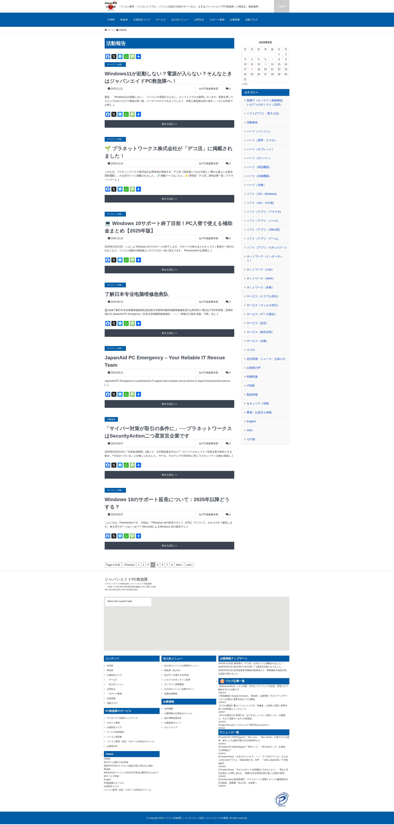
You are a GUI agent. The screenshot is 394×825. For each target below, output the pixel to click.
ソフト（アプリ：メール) (262, 220)
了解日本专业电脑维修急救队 (137, 294)
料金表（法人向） (173, 670)
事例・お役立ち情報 (259, 412)
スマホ (251, 349)
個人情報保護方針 (173, 718)
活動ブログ (251, 19)
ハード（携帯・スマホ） (262, 140)
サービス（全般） (258, 341)
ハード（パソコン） (259, 131)
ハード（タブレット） (260, 149)
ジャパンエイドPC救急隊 (126, 579)
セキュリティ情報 (258, 403)
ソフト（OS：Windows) (262, 193)
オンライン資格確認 (174, 684)
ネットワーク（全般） (260, 287)
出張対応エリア (142, 19)
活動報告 (252, 122)
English (281, 6)
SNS (249, 430)
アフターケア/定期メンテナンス (122, 718)
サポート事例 (217, 19)
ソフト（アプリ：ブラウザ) (264, 211)
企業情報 (235, 19)
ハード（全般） (256, 184)
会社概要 (168, 708)
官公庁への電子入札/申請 (116, 762)
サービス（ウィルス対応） (263, 305)
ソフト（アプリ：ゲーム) (262, 238)
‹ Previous (129, 565)
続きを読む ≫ (169, 124)
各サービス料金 (111, 776)
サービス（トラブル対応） (263, 296)
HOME (111, 19)
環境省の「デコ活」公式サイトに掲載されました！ (258, 663)
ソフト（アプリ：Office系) (263, 229)
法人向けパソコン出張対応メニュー (181, 665)
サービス (161, 19)
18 (252, 69)
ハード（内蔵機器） (259, 176)
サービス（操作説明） (260, 332)
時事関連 (252, 376)
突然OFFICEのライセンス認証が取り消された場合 (128, 765)
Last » (189, 565)
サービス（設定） (258, 323)
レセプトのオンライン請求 (177, 679)
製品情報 (252, 394)
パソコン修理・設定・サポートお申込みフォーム (130, 741)
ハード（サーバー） (259, 158)
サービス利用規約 (115, 732)
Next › (179, 565)
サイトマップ (170, 727)
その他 (251, 439)
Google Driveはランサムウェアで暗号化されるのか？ (244, 725)
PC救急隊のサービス (114, 783)
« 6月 (244, 84)
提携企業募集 (170, 693)
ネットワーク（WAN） (261, 278)
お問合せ (199, 19)
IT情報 (251, 385)
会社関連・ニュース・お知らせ (266, 358)
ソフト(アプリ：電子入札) (263, 113)
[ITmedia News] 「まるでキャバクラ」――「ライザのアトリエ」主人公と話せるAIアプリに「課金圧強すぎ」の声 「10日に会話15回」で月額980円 (253, 760)
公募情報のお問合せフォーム (178, 713)
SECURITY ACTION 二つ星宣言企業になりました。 (258, 666)
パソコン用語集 (114, 737)
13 (265, 64)
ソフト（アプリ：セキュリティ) (266, 247)
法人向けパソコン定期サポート (179, 689)
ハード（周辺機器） (259, 167)
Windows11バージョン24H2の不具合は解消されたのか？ (131, 772)
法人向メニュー (180, 19)
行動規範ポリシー (173, 723)
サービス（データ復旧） (262, 314)
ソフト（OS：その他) (260, 202)
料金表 (124, 19)
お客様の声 (254, 367)
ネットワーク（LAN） (260, 269)
